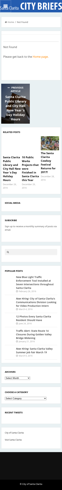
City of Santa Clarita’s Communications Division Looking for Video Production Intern (36, 302)
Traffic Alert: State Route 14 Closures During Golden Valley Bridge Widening (34, 334)
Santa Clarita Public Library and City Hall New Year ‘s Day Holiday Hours (12, 169)
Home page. (41, 57)
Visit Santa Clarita (13, 439)
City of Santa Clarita (14, 432)
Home (11, 22)
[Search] (8, 252)
